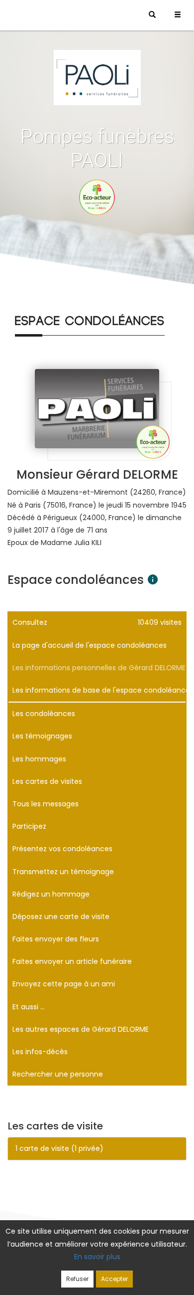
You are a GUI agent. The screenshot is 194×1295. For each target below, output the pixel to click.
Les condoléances (43, 714)
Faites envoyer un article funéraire (72, 961)
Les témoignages (42, 736)
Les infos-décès (40, 1052)
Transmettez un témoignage (63, 872)
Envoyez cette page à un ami (63, 984)
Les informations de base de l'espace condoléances (99, 690)
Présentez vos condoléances (62, 849)
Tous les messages (45, 804)
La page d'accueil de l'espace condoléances (89, 645)
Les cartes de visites (47, 781)
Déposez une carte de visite (60, 917)
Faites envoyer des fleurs (55, 939)
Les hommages (39, 759)
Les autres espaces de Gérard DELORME (80, 1029)
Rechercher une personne (57, 1074)
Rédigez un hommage (51, 894)
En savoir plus (97, 1257)
